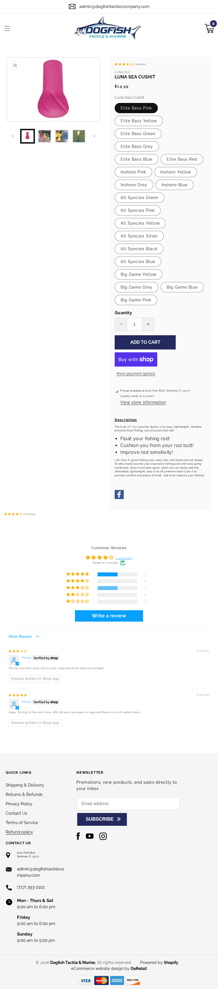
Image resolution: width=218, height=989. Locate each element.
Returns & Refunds (24, 794)
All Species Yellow (140, 223)
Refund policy (19, 832)
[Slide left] (13, 136)
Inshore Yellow (175, 172)
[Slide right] (94, 136)
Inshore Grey (134, 185)
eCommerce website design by (101, 968)
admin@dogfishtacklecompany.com (114, 6)
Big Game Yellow (138, 274)
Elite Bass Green (138, 133)
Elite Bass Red (182, 159)
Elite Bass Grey (137, 146)
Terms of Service (22, 822)
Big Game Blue (182, 287)
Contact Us (16, 813)
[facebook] (119, 498)
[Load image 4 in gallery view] (79, 136)
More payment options (136, 374)
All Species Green (139, 197)
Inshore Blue (175, 185)
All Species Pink (138, 210)
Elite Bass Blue (136, 159)
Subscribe (100, 819)
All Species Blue (138, 261)
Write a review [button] (109, 615)
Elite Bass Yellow (139, 121)
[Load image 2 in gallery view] (44, 136)
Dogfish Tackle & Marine (72, 962)
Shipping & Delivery (25, 785)
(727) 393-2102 (31, 887)
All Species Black (139, 249)
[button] (7, 28)
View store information (143, 402)
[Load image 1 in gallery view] (27, 136)
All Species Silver (139, 236)
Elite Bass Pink (136, 108)
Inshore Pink (133, 172)
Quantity (123, 313)
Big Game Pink (136, 300)
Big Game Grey (136, 287)
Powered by (159, 962)
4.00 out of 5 (124, 558)
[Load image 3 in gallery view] (61, 136)
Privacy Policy (19, 803)
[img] (18, 651)
